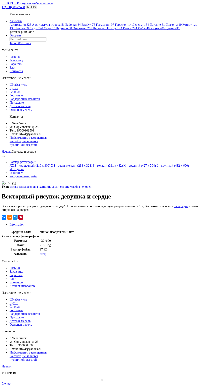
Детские (157, 24)
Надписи (64, 28)
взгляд (13, 186)
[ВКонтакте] (4, 217)
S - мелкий (108, 165)
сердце (64, 186)
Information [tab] (17, 224)
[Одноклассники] (9, 217)
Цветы (172, 28)
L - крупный (173, 165)
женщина (45, 186)
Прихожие (17, 102)
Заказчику (16, 60)
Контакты (16, 71)
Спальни (16, 91)
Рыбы (144, 28)
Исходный (17, 169)
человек (86, 186)
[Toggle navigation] (3, 156)
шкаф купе (181, 206)
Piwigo (6, 383)
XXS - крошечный (30, 165)
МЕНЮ (31, 7)
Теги (16, 43)
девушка (32, 186)
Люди (36, 28)
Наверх (7, 366)
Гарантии (16, 64)
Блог (13, 67)
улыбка (75, 186)
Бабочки (73, 24)
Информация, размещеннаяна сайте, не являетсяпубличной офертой (28, 141)
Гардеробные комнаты (25, 99)
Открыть (16, 35)
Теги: (5, 186)
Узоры (157, 28)
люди (55, 186)
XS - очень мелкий (71, 165)
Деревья (140, 24)
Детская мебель (20, 106)
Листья (22, 28)
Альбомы (16, 21)
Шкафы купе (18, 84)
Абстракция (20, 24)
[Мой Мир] (15, 217)
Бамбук (88, 24)
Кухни (14, 88)
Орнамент (82, 28)
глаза (22, 186)
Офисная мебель (21, 109)
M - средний (140, 165)
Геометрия (105, 24)
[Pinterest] (20, 217)
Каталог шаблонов (22, 286)
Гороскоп (123, 24)
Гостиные (16, 95)
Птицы (114, 28)
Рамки (130, 28)
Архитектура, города (48, 24)
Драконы (174, 24)
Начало (6, 151)
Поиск (26, 43)
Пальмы (99, 28)
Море (49, 28)
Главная (15, 56)
